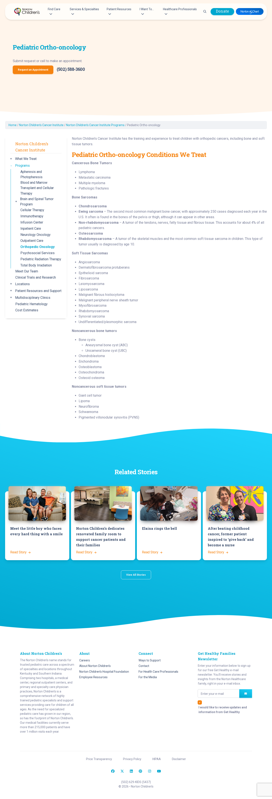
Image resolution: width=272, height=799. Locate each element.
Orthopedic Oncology (37, 247)
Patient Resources (119, 9)
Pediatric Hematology (31, 304)
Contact (144, 666)
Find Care (54, 9)
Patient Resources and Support (38, 291)
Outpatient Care (31, 241)
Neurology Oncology (35, 235)
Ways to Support (150, 660)
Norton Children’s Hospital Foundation (104, 671)
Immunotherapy (31, 216)
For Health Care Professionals (158, 671)
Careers (84, 660)
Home (12, 125)
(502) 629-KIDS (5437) (136, 782)
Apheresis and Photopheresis (31, 174)
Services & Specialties (84, 9)
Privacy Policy (132, 759)
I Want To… (147, 9)
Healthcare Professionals (180, 9)
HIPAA (156, 759)
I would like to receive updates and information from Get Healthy (222, 710)
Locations (22, 284)
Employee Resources (93, 677)
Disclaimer (179, 759)
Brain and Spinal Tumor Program (37, 202)
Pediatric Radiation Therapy (40, 259)
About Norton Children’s (95, 666)
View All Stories (136, 574)
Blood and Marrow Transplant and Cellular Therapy (37, 188)
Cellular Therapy (32, 210)
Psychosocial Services (37, 253)
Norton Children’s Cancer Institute (41, 125)
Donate (222, 11)
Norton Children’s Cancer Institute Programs (95, 125)
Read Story (18, 552)
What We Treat (26, 159)
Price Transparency (99, 759)
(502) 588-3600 (71, 69)
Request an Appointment (33, 69)
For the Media (148, 677)
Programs (22, 166)
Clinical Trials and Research (35, 277)
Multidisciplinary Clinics (32, 298)
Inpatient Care (30, 228)
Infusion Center (31, 222)
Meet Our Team (26, 271)
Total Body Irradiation (36, 265)
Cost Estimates (26, 310)
